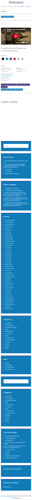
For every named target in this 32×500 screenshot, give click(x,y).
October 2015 (9, 302)
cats (4, 89)
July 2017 (8, 279)
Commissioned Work (11, 327)
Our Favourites (9, 338)
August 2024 (8, 245)
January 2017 (9, 285)
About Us (15, 188)
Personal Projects (24, 84)
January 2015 (9, 308)
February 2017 (9, 283)
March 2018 (8, 272)
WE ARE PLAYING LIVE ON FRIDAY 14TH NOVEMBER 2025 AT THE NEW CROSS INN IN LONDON (14, 165)
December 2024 (9, 241)
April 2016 (8, 293)
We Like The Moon (10, 438)
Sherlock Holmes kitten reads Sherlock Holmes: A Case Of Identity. (7, 75)
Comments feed (9, 367)
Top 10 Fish (8, 169)
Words (7, 348)
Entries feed (8, 365)
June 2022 (8, 258)
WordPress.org (9, 369)
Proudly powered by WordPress (10, 496)
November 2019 (9, 268)
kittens (20, 89)
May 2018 (8, 270)
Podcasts (7, 342)
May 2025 (8, 230)
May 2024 (8, 251)
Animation (8, 323)
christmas (12, 89)
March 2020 (8, 264)
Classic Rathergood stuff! (12, 436)
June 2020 (8, 260)
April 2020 (8, 262)
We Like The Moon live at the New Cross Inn (15, 161)
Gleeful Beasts (9, 331)
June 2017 (8, 281)
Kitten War (18, 68)
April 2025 (8, 232)
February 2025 (9, 237)
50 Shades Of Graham (11, 458)
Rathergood (16, 2)
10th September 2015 (7, 16)
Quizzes (7, 344)
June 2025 (8, 228)
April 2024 (8, 254)
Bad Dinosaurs (9, 325)
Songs (5, 87)
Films (4, 84)
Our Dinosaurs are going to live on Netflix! (14, 443)
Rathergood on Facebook (12, 469)
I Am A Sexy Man (10, 449)
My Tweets (7, 487)
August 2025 (8, 226)
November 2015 (9, 300)
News (6, 335)
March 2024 (8, 256)
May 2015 (8, 306)
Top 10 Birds (8, 171)
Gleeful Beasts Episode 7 (12, 173)
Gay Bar (7, 451)
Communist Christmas (6, 68)
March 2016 (8, 296)
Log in (7, 363)
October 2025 (9, 222)
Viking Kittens (9, 440)
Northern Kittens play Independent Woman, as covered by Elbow (14, 446)
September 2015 (10, 304)
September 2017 (10, 277)
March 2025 (8, 235)
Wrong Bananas (17, 190)
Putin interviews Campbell (12, 456)
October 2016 (9, 287)
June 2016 (8, 289)
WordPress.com (16, 498)
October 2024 (9, 243)
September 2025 (10, 224)
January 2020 (9, 266)
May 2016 (8, 291)
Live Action (12, 84)
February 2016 (9, 298)
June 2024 (8, 249)
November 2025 (9, 220)
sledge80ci (8, 188)
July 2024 (8, 247)
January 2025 (9, 239)
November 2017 (9, 275)
